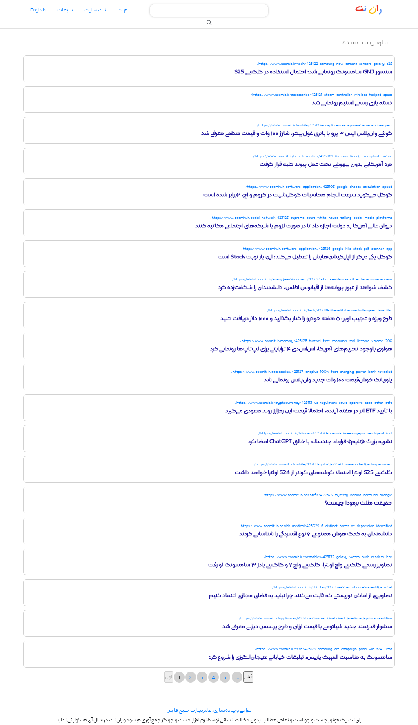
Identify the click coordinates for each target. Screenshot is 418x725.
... (237, 677)
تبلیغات (65, 10)
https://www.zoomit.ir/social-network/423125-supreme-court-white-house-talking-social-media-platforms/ (301, 217)
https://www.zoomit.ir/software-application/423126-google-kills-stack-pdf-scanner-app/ (316, 248)
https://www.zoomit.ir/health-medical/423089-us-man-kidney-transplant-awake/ (322, 156)
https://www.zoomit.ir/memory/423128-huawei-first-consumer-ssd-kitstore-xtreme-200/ (316, 341)
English (38, 10)
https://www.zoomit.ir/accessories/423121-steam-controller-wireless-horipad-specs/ (321, 94)
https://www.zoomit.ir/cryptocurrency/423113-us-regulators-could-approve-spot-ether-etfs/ (313, 402)
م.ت (122, 10)
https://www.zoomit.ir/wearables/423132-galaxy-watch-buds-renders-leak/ (328, 557)
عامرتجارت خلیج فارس (189, 710)
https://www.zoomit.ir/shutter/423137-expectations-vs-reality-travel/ (332, 587)
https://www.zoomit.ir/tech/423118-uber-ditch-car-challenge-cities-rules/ (329, 310)
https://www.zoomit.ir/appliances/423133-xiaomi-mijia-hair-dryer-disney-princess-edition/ (315, 618)
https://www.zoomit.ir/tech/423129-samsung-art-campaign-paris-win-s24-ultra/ (323, 649)
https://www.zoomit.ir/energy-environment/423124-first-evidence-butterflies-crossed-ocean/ (312, 279)
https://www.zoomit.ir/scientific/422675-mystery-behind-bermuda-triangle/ (327, 495)
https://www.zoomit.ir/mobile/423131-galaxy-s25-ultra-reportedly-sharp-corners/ (323, 464)
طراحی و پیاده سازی (232, 710)
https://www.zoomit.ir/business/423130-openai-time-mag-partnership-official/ (325, 433)
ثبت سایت (95, 10)
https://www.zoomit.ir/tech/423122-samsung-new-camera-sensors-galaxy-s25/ (324, 63)
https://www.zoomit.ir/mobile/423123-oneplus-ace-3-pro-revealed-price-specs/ (324, 125)
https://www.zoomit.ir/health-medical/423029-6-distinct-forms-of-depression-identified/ (315, 526)
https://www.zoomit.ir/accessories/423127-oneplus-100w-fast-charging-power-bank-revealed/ (311, 372)
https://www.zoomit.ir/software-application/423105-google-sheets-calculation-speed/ (318, 187)
